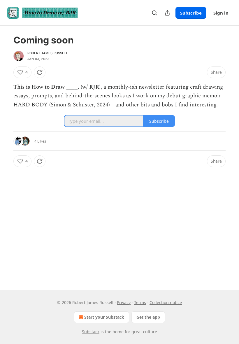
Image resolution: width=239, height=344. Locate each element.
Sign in (221, 13)
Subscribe (191, 13)
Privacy (124, 302)
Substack (90, 331)
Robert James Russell (47, 53)
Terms (140, 302)
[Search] (154, 13)
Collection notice (166, 302)
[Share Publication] (167, 13)
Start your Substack (104, 317)
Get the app (148, 317)
